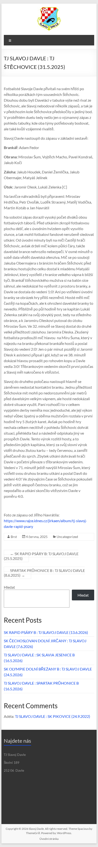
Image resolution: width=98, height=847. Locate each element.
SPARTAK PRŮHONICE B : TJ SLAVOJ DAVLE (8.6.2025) (44, 572)
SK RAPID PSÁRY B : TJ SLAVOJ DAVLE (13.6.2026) (46, 632)
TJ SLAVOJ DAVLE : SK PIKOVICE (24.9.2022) (52, 716)
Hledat (9, 587)
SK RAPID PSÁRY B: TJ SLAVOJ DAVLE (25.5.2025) (41, 556)
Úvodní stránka (49, 839)
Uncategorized (67, 537)
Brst (14, 537)
